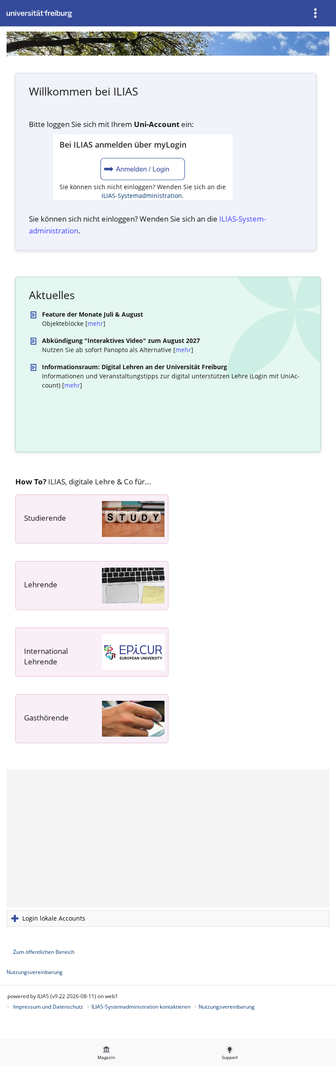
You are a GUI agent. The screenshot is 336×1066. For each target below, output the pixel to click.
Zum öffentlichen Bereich (43, 952)
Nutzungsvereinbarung (35, 972)
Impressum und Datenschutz (48, 1006)
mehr (95, 323)
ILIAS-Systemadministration (142, 195)
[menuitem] (316, 13)
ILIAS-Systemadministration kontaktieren (140, 1006)
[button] (168, 918)
